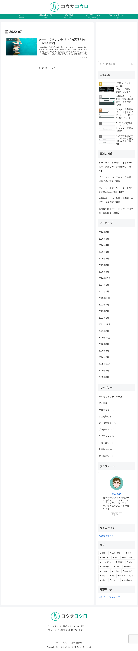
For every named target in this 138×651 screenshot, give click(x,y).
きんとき (116, 493)
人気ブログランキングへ (110, 597)
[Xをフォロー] (113, 514)
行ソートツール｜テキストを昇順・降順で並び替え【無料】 (116, 179)
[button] (132, 64)
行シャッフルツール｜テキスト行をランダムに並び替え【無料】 (116, 190)
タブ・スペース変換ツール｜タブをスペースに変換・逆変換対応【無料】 (116, 167)
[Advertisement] (47, 89)
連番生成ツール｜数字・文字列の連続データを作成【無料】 (116, 200)
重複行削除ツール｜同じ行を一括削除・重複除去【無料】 (116, 211)
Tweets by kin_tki (106, 536)
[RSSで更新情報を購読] (120, 514)
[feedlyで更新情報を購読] (116, 514)
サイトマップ (62, 643)
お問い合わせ (76, 643)
